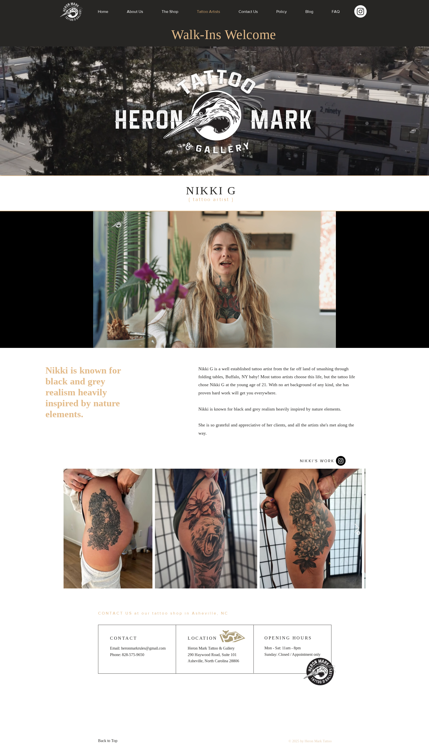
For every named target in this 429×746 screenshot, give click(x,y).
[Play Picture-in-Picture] (321, 341)
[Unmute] (108, 341)
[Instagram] (360, 11)
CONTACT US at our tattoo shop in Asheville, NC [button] (163, 613)
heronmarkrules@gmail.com (143, 648)
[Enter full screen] (329, 341)
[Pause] (99, 341)
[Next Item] (357, 528)
